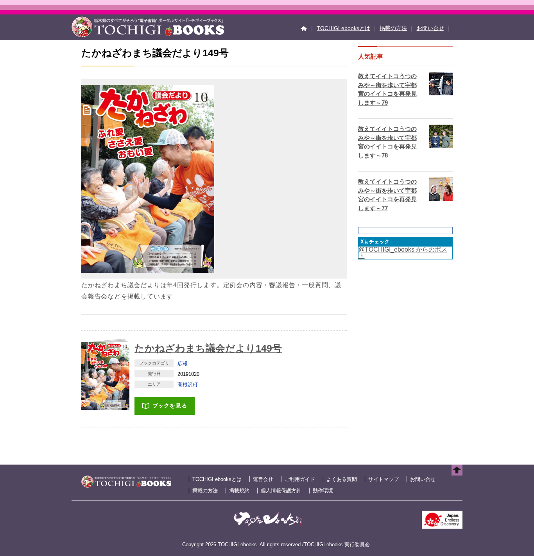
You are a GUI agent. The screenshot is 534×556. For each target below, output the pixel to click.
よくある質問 (341, 479)
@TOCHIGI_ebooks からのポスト (402, 252)
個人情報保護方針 (281, 490)
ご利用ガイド (300, 479)
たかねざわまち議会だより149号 (208, 348)
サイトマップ (383, 479)
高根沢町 (187, 385)
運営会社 (263, 479)
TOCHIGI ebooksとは (343, 28)
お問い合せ (430, 28)
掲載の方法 (393, 28)
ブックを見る (169, 405)
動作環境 (323, 490)
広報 (182, 363)
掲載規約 (239, 490)
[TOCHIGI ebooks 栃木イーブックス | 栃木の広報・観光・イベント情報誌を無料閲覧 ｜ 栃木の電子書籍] (148, 35)
